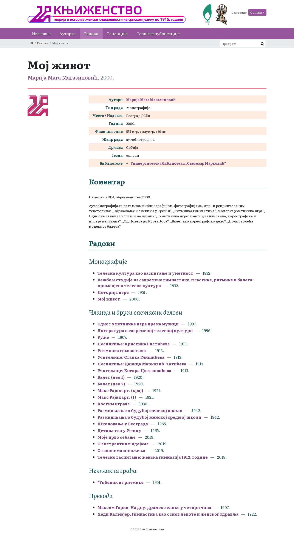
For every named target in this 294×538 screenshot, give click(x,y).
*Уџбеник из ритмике (120, 482)
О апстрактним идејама (123, 444)
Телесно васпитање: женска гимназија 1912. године (152, 457)
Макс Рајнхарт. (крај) (120, 390)
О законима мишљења (121, 450)
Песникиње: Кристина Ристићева (134, 344)
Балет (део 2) (111, 384)
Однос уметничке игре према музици (138, 324)
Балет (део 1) (111, 377)
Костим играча (113, 404)
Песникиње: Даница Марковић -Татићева (141, 364)
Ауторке (67, 34)
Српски (256, 12)
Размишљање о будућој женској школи (140, 410)
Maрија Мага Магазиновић (63, 77)
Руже (103, 337)
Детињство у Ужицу (119, 430)
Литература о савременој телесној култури (145, 330)
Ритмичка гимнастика (121, 350)
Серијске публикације (158, 34)
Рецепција (117, 34)
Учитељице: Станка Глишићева (131, 357)
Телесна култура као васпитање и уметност (145, 273)
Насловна (41, 34)
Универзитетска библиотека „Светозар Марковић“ (178, 163)
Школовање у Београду (123, 424)
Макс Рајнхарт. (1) (116, 397)
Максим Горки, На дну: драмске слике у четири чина (154, 507)
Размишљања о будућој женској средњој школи (149, 417)
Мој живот (108, 299)
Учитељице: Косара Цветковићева (134, 370)
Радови (91, 34)
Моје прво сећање (116, 437)
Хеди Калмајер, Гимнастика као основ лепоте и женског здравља (168, 514)
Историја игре (113, 292)
